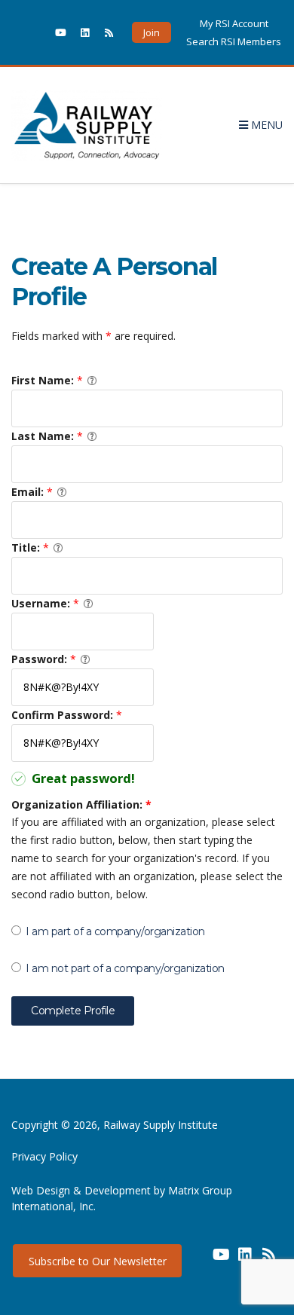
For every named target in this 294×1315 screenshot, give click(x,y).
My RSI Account (234, 23)
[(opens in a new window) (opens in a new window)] (196, 1260)
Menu (265, 125)
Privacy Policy (44, 1156)
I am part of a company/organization (115, 931)
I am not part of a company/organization (125, 968)
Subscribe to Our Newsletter (98, 1261)
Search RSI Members (233, 41)
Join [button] (151, 32)
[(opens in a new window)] (36, 32)
